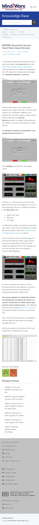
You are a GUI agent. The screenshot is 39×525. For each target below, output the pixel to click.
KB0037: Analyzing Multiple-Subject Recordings (11, 429)
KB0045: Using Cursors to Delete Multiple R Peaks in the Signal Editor (14, 406)
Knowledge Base (10, 446)
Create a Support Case (12, 461)
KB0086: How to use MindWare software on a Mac (13, 389)
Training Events (9, 480)
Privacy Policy (8, 508)
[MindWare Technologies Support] (13, 10)
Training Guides (9, 469)
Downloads (8, 457)
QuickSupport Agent (11, 484)
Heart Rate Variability (14, 54)
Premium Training (10, 473)
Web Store (7, 504)
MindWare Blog (9, 450)
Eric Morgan (24, 52)
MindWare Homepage (11, 501)
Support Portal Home (11, 442)
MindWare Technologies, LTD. (19, 521)
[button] (5, 373)
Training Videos (9, 476)
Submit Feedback (7, 518)
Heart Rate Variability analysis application (17, 67)
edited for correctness (28, 308)
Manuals (7, 453)
